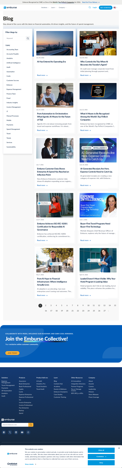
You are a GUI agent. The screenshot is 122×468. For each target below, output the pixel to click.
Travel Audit (40, 389)
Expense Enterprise (25, 394)
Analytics (10, 58)
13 (104, 305)
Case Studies (58, 394)
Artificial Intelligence (13, 63)
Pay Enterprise (24, 408)
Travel (8, 133)
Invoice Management (14, 107)
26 (99, 311)
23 (83, 311)
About (91, 381)
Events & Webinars (60, 389)
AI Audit (39, 381)
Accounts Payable (13, 54)
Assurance (22, 381)
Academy (57, 386)
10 (88, 305)
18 (56, 311)
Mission (91, 392)
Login (95, 7)
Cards (8, 76)
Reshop (21, 410)
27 (105, 311)
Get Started (105, 8)
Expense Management (14, 89)
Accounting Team (12, 49)
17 (51, 311)
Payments (10, 125)
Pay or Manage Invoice (76, 389)
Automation (11, 71)
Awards (91, 384)
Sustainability (11, 147)
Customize (100, 456)
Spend (21, 413)
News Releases (93, 394)
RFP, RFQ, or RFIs (77, 393)
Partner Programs (77, 386)
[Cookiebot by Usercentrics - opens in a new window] (12, 464)
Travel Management (8, 385)
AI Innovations (76, 381)
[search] (28, 38)
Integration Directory (78, 384)
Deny (101, 463)
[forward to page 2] (108, 311)
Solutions (44, 7)
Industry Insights (12, 102)
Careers (91, 386)
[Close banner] (119, 448)
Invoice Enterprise (25, 402)
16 (46, 311)
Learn (53, 7)
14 (110, 305)
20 (67, 311)
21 (72, 311)
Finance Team (11, 94)
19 (62, 311)
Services (9, 142)
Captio (21, 389)
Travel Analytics (41, 386)
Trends (9, 138)
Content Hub (58, 384)
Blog (55, 381)
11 (94, 305)
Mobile (9, 120)
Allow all (101, 450)
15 (115, 305)
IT (7, 111)
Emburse (9, 85)
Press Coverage (94, 397)
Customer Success (13, 80)
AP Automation (7, 390)
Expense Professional (26, 397)
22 (78, 311)
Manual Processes (13, 116)
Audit (8, 67)
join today (12, 353)
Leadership (92, 389)
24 (88, 311)
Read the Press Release (89, 2)
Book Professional (25, 386)
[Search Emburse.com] (90, 7)
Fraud (8, 98)
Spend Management (13, 129)
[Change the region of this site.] (115, 7)
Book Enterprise (24, 384)
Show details (29, 464)
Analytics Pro (40, 384)
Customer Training (60, 397)
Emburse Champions (61, 392)
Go (20, 400)
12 (99, 305)
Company (62, 7)
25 (94, 311)
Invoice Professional (26, 405)
